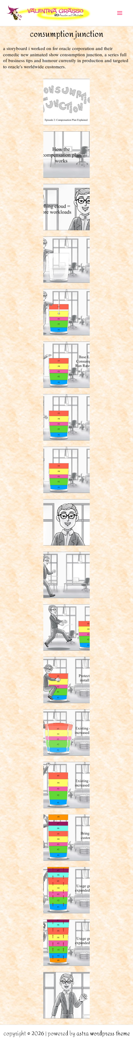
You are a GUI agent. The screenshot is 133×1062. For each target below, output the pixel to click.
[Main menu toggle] (120, 13)
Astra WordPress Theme (103, 1034)
